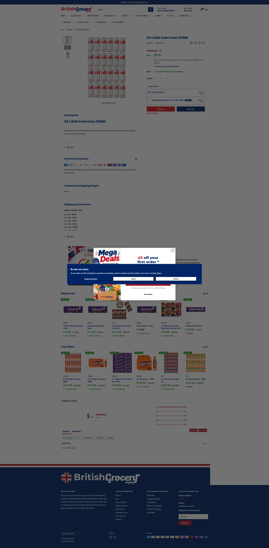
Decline (176, 279)
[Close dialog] (173, 250)
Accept (133, 279)
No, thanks (148, 294)
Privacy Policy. (156, 273)
